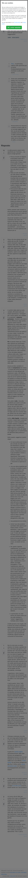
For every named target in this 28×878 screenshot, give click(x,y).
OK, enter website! (14, 27)
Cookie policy (17, 22)
